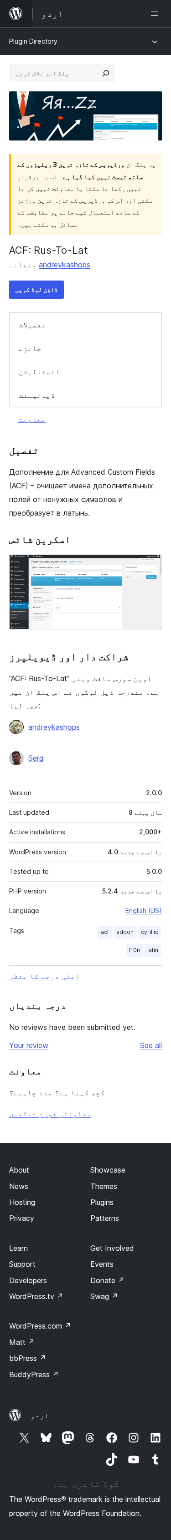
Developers (28, 1280)
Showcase (107, 1169)
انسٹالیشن (39, 371)
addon (125, 931)
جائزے (30, 348)
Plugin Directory (33, 41)
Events (102, 1264)
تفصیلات (32, 324)
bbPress (27, 1358)
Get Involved (112, 1248)
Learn (18, 1248)
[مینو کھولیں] (156, 13)
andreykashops (64, 264)
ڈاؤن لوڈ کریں (36, 289)
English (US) (143, 910)
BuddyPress (34, 1374)
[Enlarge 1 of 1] (149, 566)
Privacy (21, 1218)
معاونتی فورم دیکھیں (50, 1113)
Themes (103, 1186)
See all (151, 1045)
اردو (40, 1415)
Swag (104, 1296)
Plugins (102, 1202)
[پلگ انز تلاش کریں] (106, 73)
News (18, 1186)
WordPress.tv (36, 1296)
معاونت (32, 418)
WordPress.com (40, 1325)
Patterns (104, 1218)
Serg (35, 757)
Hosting (22, 1202)
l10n (134, 950)
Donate (107, 1280)
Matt (22, 1342)
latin (152, 950)
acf (105, 931)
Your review (28, 1045)
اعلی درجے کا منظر (44, 976)
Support (22, 1264)
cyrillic (149, 931)
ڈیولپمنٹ (37, 395)
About (19, 1169)
